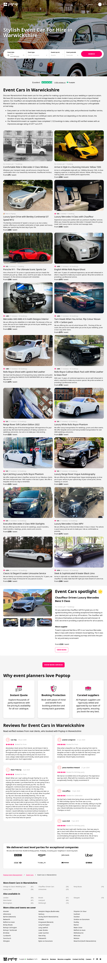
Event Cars (30, 875)
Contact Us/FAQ (78, 959)
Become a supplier (64, 959)
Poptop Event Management (12, 875)
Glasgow (77, 898)
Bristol (40, 898)
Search (90, 4)
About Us (45, 959)
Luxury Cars (7, 889)
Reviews (53, 959)
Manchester (7, 900)
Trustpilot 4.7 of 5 (28, 959)
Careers (88, 959)
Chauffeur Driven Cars (46, 887)
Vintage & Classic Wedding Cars (14, 887)
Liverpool (41, 900)
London (5, 898)
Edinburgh (42, 903)
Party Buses (78, 887)
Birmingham (7, 903)
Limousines (42, 889)
